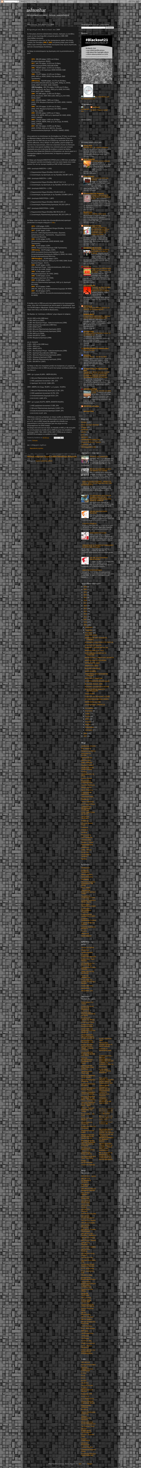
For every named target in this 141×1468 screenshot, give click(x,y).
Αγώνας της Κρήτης (87, 947)
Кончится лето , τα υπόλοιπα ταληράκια (96, 147)
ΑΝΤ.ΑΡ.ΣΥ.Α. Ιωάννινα (85, 1206)
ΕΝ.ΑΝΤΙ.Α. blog (86, 1275)
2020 (85, 595)
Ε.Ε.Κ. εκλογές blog (87, 1268)
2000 (33, 113)
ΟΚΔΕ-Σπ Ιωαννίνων (88, 1343)
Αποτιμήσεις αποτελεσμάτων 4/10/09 (97, 686)
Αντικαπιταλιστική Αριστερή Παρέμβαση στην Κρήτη (88, 1053)
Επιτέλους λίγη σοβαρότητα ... (99, 456)
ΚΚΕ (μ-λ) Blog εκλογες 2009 (86, 1301)
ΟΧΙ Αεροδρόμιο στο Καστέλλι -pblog (88, 964)
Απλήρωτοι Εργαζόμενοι (85, 871)
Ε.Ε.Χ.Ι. (83, 1378)
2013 (85, 614)
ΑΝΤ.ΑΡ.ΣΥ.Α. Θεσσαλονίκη (85, 1202)
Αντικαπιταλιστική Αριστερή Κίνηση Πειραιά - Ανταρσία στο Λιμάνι (87, 1047)
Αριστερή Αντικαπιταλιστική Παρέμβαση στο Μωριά (87, 1060)
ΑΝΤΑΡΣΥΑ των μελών (91, 406)
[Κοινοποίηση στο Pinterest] (63, 438)
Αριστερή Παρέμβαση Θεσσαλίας (88, 1080)
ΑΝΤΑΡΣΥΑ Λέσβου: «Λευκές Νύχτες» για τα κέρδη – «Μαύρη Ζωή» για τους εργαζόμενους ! (106, 1147)
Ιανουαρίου (89, 730)
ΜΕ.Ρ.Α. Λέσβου (86, 1319)
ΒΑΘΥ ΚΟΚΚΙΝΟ (89, 159)
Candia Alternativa (87, 986)
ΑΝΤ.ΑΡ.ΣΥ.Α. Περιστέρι (85, 1243)
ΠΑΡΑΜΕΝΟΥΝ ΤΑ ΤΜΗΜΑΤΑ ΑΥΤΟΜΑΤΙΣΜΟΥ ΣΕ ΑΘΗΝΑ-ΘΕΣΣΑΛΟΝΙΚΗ (98, 546)
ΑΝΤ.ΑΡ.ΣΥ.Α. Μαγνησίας (85, 1226)
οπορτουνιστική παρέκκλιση (86, 793)
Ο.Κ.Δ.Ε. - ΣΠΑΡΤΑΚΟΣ (85, 1439)
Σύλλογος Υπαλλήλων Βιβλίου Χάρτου (88, 901)
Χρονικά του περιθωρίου (85, 817)
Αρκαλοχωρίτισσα (87, 952)
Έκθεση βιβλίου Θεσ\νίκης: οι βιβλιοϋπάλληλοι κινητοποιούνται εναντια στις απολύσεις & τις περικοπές (104, 1090)
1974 (33, 59)
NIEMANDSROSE (87, 845)
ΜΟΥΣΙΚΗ (84, 437)
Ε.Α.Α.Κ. (84, 1373)
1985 (33, 74)
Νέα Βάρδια (85, 879)
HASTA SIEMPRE (90, 671)
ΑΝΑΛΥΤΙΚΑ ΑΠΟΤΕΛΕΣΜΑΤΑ (92, 570)
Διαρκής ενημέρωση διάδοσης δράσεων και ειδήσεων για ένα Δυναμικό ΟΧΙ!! (97, 308)
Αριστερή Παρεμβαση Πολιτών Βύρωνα (88, 1088)
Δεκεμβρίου (89, 627)
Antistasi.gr (85, 820)
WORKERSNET (86, 936)
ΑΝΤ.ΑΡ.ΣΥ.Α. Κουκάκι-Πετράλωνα (87, 1217)
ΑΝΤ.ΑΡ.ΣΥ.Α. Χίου (87, 1257)
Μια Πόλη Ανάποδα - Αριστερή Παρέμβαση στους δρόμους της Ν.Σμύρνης (88, 1143)
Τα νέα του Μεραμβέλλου (85, 976)
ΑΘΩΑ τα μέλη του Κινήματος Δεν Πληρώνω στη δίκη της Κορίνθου (100, 251)
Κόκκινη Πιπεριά (86, 778)
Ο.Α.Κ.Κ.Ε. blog (86, 1341)
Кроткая (84, 859)
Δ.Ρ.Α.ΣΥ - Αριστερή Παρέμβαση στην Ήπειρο (87, 1109)
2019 (85, 597)
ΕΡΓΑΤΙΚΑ (84, 430)
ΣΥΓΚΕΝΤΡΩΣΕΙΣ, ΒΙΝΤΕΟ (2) (95, 704)
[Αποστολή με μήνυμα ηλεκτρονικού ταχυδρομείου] (55, 438)
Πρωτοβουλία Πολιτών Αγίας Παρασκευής (88, 1157)
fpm (80, 1464)
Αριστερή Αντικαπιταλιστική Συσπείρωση (87, 1368)
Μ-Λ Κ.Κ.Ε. (84, 1409)
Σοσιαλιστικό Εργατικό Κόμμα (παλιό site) (88, 1454)
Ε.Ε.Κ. (83, 1375)
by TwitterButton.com (88, 99)
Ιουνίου (87, 716)
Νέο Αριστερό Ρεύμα (87, 1426)
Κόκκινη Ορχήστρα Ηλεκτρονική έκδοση (87, 1402)
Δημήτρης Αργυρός (87, 765)
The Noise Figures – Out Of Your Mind (95, 357)
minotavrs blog (86, 840)
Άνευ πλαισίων (86, 748)
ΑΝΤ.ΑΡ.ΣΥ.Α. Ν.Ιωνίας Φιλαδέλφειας (88, 1230)
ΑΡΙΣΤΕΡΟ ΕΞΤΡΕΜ (90, 389)
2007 (33, 126)
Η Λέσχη (84, 772)
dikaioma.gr (85, 933)
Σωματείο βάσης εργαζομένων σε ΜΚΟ (88, 915)
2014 (85, 611)
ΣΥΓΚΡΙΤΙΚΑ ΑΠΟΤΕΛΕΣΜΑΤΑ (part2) (97, 681)
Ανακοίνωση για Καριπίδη (93, 645)
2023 (85, 589)
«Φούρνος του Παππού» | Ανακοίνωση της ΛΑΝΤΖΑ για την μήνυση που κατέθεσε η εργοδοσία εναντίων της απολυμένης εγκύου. (100, 231)
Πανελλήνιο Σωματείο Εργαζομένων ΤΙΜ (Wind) (88, 883)
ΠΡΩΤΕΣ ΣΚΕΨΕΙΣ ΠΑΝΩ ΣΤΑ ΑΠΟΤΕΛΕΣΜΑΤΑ (95, 690)
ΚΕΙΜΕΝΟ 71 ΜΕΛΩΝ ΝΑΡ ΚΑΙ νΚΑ (96, 647)
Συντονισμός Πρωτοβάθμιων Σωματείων (86, 910)
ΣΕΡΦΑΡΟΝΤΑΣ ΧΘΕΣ (92, 663)
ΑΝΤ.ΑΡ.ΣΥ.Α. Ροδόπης (85, 1250)
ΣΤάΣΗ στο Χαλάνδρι (88, 1165)
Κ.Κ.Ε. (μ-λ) (85, 1396)
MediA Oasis (88, 212)
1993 (50, 42)
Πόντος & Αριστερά (87, 801)
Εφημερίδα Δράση (87, 877)
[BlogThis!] (57, 438)
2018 (85, 600)
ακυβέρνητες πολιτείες (88, 746)
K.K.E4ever (87, 267)
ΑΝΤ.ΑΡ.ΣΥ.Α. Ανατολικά (85, 1185)
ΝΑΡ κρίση (84, 1331)
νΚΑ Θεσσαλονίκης (87, 1333)
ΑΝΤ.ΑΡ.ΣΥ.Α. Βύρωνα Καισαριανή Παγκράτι (88, 1189)
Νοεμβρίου (89, 630)
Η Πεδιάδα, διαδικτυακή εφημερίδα (88, 955)
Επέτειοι (84, 427)
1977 (33, 63)
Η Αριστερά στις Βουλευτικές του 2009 (97, 696)
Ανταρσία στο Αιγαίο (87, 1022)
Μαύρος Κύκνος (86, 787)
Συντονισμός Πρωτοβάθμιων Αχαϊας (88, 905)
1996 (33, 106)
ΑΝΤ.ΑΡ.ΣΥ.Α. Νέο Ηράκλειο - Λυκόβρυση (88, 1234)
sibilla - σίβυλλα (86, 850)
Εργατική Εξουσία (87, 1385)
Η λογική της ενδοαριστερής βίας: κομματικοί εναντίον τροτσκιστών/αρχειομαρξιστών (97, 317)
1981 (45, 42)
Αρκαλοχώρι (85, 950)
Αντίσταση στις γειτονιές (86, 754)
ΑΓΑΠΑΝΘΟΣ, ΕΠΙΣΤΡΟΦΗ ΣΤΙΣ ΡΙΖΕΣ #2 (99, 642)
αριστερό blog (89, 331)
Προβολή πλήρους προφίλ (99, 110)
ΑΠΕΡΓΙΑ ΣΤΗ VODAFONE (93, 678)
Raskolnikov (85, 847)
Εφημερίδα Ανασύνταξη (85, 1294)
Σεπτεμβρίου (89, 708)
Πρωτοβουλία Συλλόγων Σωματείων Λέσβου (88, 891)
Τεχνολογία (84, 444)
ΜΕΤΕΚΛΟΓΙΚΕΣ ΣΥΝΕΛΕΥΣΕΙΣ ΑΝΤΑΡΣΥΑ (99, 657)
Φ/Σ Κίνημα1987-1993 (88, 447)
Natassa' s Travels (87, 842)
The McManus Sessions (86, 855)
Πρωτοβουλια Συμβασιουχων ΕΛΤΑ (88, 897)
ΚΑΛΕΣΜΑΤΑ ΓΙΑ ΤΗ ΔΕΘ (98, 533)
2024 (85, 586)
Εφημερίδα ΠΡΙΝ (86, 1394)
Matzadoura (85, 988)
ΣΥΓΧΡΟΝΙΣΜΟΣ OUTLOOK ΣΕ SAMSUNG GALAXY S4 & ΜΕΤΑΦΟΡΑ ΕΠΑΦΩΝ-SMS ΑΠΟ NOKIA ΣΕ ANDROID (100, 498)
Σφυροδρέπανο (89, 176)
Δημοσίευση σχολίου (36, 448)
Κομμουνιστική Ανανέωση (86, 1406)
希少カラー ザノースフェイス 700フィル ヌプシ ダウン (106, 1117)
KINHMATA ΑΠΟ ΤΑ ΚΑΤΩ (92, 248)
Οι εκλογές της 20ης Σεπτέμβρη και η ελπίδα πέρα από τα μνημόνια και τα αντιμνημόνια (100, 288)
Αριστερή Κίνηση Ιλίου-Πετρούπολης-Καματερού (87, 1067)
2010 (85, 622)
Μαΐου (87, 719)
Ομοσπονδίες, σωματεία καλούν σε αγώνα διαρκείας (105, 1044)
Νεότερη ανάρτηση (35, 456)
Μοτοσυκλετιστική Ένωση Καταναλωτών (88, 1423)
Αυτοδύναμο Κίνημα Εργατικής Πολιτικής (87, 1265)
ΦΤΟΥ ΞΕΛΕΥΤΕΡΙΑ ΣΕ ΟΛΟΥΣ (88, 813)
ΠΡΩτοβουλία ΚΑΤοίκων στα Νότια (87, 1149)
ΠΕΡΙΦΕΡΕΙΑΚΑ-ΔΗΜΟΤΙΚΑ (90, 439)
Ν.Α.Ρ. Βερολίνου (86, 1326)
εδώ (53, 222)
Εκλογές (35, 440)
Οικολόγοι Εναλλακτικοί (85, 1443)
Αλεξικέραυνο (85, 868)
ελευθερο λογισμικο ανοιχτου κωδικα (87, 768)
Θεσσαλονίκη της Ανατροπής (86, 1123)
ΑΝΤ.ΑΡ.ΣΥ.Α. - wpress (88, 1176)
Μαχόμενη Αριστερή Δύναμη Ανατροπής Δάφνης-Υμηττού (87, 1136)
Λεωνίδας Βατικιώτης (88, 785)
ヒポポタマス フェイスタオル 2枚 (106, 1122)
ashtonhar (36, 9)
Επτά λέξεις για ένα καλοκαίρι (100, 161)
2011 (85, 619)
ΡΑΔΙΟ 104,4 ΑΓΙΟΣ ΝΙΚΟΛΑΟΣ (87, 972)
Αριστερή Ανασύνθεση (88, 1364)
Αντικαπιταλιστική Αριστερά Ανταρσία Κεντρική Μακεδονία (87, 1036)
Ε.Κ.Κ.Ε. (84, 1380)
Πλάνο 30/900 (85, 888)
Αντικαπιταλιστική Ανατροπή (94, 193)
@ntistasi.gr (88, 306)
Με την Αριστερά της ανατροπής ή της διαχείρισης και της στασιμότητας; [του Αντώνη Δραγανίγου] (105, 1156)
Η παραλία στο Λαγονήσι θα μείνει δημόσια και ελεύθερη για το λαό (100, 196)
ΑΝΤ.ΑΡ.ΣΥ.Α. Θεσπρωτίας (85, 1197)
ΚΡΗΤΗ (83, 432)
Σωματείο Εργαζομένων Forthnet (88, 919)
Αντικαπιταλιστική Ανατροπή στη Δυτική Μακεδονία (88, 1030)
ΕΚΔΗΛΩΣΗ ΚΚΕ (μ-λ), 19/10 (94, 650)
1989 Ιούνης (35, 81)
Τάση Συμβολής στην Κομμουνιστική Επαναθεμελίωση (88, 1351)
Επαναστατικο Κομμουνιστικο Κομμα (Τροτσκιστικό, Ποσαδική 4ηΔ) (88, 1284)
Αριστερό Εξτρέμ (86, 757)
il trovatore (84, 830)
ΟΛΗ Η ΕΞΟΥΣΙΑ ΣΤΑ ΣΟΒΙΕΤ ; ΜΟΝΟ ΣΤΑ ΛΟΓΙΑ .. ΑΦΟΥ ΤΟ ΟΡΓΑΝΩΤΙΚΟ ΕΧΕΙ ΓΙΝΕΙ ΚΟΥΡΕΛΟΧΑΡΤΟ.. (96, 483)
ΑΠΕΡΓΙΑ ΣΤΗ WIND (91, 666)
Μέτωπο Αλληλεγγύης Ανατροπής (88, 1322)
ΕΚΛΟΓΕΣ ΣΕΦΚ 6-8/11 (92, 668)
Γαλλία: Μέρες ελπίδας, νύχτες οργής (95, 214)
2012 (85, 617)
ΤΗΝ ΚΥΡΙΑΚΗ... (90, 694)
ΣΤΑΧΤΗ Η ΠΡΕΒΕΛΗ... (90, 524)
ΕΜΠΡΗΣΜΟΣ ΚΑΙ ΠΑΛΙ (93, 702)
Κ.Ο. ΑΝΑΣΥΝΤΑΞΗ (87, 1399)
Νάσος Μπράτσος (87, 790)
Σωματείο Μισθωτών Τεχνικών (91, 442)
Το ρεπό (84, 931)
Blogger (89, 1464)
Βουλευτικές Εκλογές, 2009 (93, 684)
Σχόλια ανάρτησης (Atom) (44, 461)
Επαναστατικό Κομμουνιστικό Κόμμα (88, 1278)
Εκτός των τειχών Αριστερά (90, 425)
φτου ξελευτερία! (89, 285)
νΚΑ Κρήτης (85, 1336)
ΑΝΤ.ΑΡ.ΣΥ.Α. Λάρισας (88, 1220)
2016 (85, 606)
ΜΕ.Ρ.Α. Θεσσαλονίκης (86, 1313)
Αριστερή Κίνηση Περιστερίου (86, 1072)
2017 (85, 603)
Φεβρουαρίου (89, 727)
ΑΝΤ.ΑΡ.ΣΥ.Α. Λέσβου (88, 1223)
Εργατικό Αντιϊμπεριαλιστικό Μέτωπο (87, 1389)
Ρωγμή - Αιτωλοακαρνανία (86, 1161)
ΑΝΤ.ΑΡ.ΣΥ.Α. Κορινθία (88, 1213)
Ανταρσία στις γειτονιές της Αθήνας (88, 1018)
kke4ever (84, 832)
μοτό (82, 435)
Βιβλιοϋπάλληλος (86, 874)
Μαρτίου (88, 724)
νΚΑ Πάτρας (85, 1338)
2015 (85, 608)
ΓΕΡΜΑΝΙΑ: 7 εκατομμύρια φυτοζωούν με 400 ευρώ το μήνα (105, 1100)
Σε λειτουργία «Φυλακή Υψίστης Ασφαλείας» (105, 1070)
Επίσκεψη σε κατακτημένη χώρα (105, 1049)
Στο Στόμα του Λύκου (88, 804)
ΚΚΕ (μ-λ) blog (86, 1297)
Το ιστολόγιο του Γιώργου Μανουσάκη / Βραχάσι (88, 981)
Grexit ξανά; (103, 1066)
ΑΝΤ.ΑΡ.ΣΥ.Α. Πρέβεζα (88, 1247)
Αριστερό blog (85, 760)
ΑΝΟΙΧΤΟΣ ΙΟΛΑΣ (91, 635)
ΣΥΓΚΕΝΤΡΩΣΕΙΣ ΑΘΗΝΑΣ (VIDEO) (97, 699)
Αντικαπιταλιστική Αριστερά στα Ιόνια (87, 1041)
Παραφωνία (85, 799)
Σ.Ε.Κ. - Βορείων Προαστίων (86, 1346)
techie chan (85, 852)
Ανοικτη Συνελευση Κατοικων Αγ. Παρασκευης (87, 1008)
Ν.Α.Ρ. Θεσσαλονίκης (88, 1328)
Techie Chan (88, 146)
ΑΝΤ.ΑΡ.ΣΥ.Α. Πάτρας (88, 1238)
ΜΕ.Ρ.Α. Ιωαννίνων (87, 1317)
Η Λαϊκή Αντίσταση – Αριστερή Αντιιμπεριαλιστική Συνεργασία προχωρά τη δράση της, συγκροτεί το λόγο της (106, 1060)
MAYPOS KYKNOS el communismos (96, 348)
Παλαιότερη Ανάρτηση (67, 456)
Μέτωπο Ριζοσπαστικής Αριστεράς (86, 1417)
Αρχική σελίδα (50, 456)
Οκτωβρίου (89, 633)
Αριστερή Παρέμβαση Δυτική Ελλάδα (88, 1076)
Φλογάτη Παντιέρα (89, 350)
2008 (85, 733)
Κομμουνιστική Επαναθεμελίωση (86, 781)
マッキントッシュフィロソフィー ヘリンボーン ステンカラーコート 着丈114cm (106, 1111)
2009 (85, 625)
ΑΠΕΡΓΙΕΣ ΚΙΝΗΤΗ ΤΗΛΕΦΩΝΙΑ (95, 660)
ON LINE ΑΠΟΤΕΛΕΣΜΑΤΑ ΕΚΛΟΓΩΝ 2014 (98, 558)
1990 (33, 93)
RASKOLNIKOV (89, 314)
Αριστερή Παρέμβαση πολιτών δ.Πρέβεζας (88, 1093)
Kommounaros (86, 835)
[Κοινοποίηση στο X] (59, 438)
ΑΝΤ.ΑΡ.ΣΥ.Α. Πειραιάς (88, 1240)
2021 (85, 592)
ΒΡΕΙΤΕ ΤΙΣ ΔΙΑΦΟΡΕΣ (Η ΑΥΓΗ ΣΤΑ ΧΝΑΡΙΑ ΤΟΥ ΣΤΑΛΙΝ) (100, 470)
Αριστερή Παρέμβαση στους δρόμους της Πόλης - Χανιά (88, 1103)
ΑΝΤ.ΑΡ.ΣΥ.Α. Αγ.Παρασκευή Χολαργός (86, 1180)
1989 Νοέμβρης (36, 258)
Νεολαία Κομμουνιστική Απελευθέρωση (86, 1430)
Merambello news (87, 991)
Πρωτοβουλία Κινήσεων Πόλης (86, 1153)
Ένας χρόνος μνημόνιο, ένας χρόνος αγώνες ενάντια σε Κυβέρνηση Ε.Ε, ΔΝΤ (106, 1080)
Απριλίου (88, 722)
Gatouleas (87, 355)
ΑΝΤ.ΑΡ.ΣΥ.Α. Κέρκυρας (85, 1210)
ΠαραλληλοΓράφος (87, 796)
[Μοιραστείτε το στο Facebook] (61, 438)
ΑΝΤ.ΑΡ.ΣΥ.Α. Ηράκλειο (85, 1193)
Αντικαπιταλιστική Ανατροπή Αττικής (87, 1025)
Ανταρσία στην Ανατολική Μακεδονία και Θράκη (88, 1013)
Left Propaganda (86, 837)
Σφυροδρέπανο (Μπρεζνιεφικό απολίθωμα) (86, 808)
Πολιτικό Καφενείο (87, 1447)
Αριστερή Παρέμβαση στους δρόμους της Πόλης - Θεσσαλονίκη (88, 1098)
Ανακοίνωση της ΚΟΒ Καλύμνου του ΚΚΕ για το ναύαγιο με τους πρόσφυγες (101, 270)
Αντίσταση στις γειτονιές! (92, 226)
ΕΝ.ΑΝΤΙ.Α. (85, 1383)
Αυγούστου (89, 711)
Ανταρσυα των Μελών (88, 751)
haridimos (96, 107)
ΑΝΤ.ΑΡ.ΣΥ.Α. (85, 1362)
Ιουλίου (87, 713)
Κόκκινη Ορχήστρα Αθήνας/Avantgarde (87, 1305)
